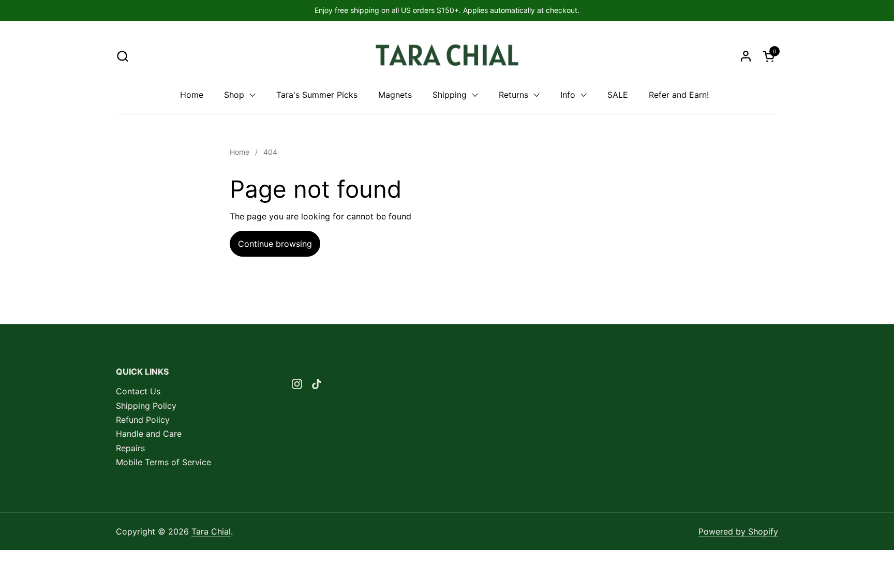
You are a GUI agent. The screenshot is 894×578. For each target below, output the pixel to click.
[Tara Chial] (447, 56)
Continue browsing (275, 244)
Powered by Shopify (738, 531)
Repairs (130, 448)
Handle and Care (149, 433)
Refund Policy (143, 419)
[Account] (745, 56)
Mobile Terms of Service (163, 462)
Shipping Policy (146, 406)
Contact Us (138, 391)
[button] (122, 56)
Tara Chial (211, 531)
